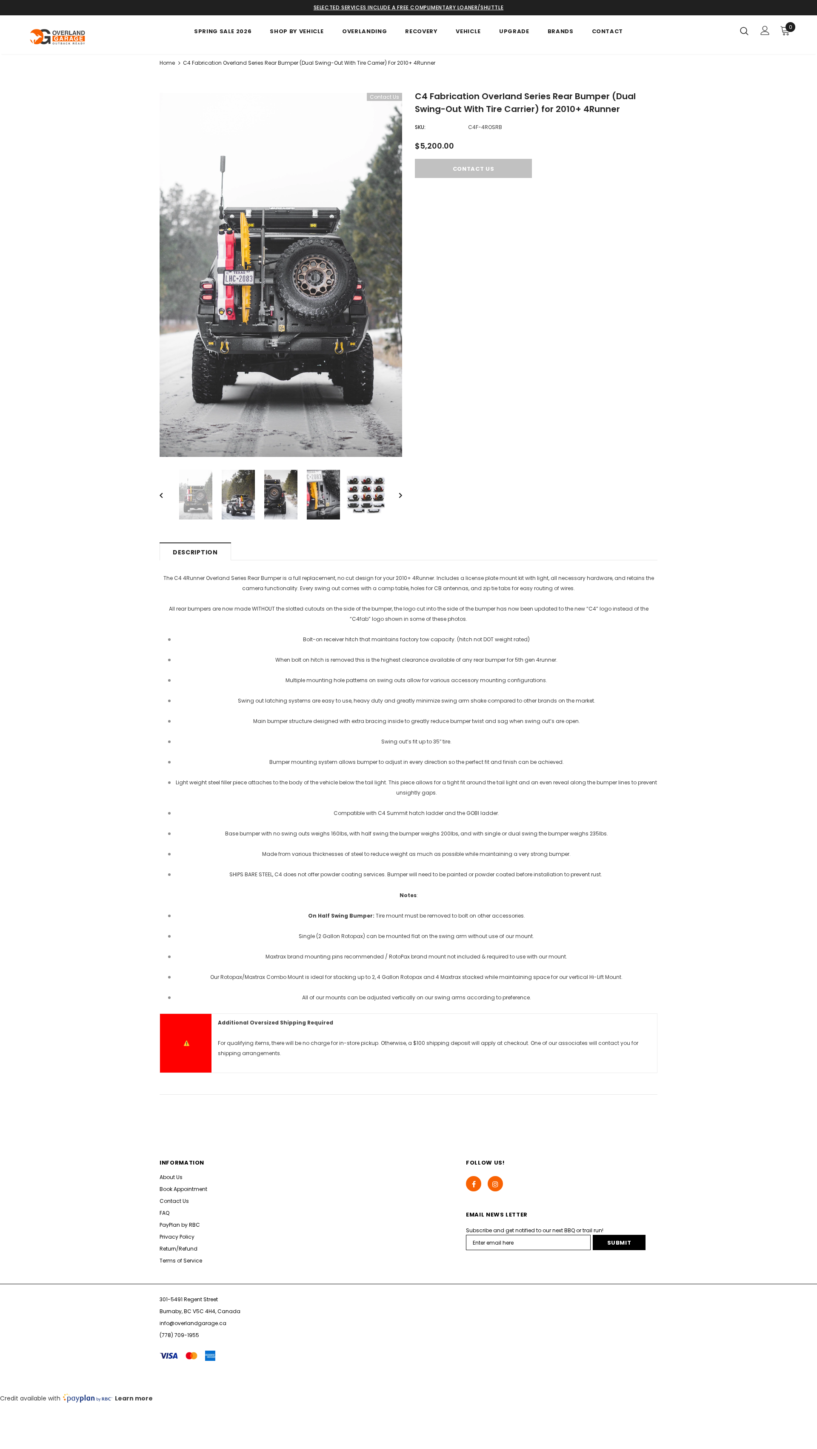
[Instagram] (495, 1183)
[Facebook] (473, 1183)
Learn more (134, 1398)
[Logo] (76, 37)
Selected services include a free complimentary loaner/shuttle (409, 7)
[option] (281, 275)
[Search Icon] (744, 30)
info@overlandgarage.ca (193, 1323)
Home (167, 62)
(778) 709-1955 (179, 1335)
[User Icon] (765, 30)
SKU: (420, 127)
